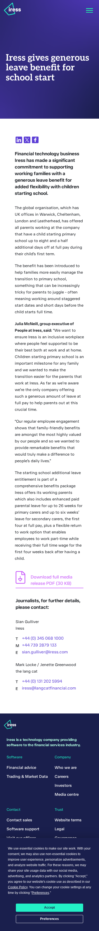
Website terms (68, 820)
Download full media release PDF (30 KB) (51, 580)
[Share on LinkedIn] (19, 140)
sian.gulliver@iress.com (45, 651)
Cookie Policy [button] (17, 887)
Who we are (66, 767)
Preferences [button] (40, 893)
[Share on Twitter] (27, 140)
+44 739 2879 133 (39, 645)
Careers (62, 776)
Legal (59, 829)
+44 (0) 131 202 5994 (42, 681)
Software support (23, 829)
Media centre (67, 794)
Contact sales (19, 820)
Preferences (49, 919)
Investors (63, 785)
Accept (49, 907)
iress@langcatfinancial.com (49, 688)
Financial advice (21, 767)
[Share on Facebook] (35, 140)
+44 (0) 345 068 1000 (43, 638)
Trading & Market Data (27, 776)
